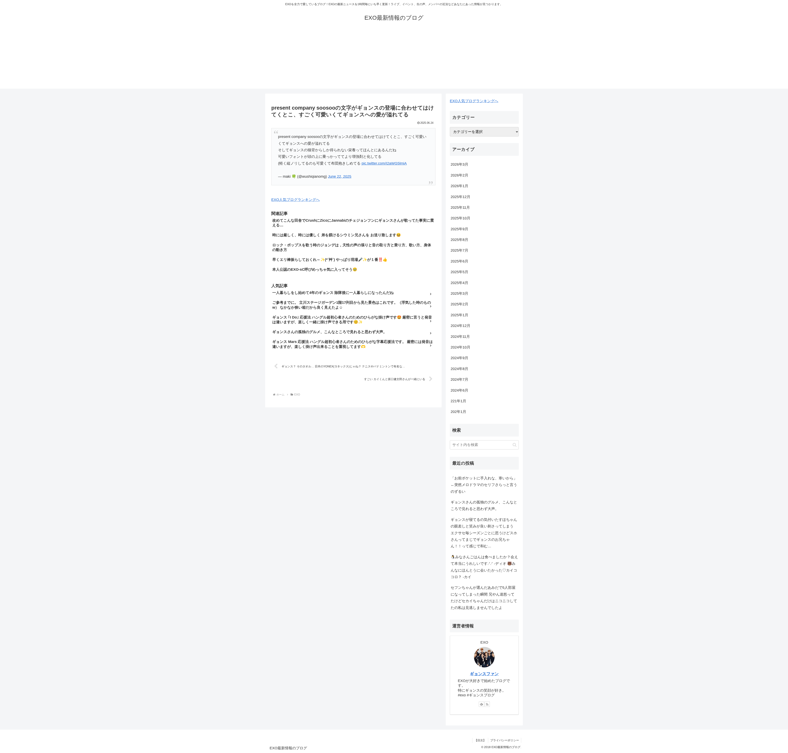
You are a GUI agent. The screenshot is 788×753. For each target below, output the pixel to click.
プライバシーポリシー (504, 740)
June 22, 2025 (339, 176)
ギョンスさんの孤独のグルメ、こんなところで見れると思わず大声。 (484, 505)
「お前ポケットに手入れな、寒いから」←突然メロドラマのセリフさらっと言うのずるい (484, 485)
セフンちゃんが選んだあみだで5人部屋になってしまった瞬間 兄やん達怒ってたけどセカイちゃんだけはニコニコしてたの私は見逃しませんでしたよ (484, 598)
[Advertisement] (394, 60)
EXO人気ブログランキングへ (295, 200)
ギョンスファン (484, 674)
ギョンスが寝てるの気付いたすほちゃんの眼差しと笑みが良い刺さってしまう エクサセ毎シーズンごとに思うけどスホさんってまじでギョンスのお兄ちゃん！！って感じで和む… (484, 533)
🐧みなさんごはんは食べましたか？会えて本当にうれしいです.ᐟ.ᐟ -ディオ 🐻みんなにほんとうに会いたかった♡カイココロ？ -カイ (484, 567)
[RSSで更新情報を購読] (487, 704)
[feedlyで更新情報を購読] (481, 704)
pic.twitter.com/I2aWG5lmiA (384, 163)
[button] (514, 444)
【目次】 (480, 740)
